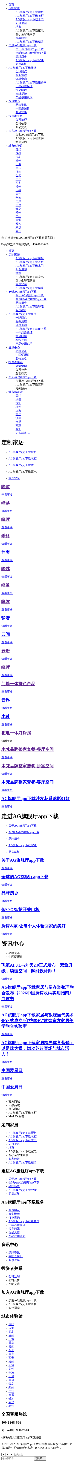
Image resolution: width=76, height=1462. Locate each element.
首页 (11, 4)
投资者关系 (15, 115)
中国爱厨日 (23, 108)
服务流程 (21, 75)
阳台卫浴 (21, 23)
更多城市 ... (23, 432)
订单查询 (21, 78)
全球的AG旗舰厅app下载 (31, 52)
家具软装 (21, 37)
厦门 (18, 149)
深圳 (18, 156)
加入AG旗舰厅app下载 (22, 130)
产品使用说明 (24, 97)
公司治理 (21, 119)
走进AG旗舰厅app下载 (22, 45)
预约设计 (40, 1458)
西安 (18, 182)
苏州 (18, 194)
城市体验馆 (15, 145)
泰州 (18, 231)
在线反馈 (21, 93)
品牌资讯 (21, 104)
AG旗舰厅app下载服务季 (31, 82)
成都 (18, 153)
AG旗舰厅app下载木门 (30, 19)
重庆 (18, 168)
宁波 (18, 197)
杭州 (18, 160)
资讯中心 (14, 101)
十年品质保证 (24, 86)
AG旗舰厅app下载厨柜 (30, 11)
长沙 (18, 223)
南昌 (18, 205)
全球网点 (21, 71)
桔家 (18, 26)
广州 (18, 216)
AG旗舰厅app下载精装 (30, 41)
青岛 (18, 208)
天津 (18, 201)
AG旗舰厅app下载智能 (30, 60)
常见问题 (21, 89)
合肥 (18, 175)
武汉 (18, 227)
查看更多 (7, 494)
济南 (18, 171)
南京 (18, 179)
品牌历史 (21, 56)
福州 (18, 186)
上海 (18, 164)
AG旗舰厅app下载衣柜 (30, 15)
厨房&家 (21, 63)
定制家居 (14, 8)
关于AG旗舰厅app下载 (30, 49)
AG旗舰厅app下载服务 (22, 67)
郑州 (18, 212)
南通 (18, 220)
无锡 (18, 190)
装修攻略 (21, 112)
